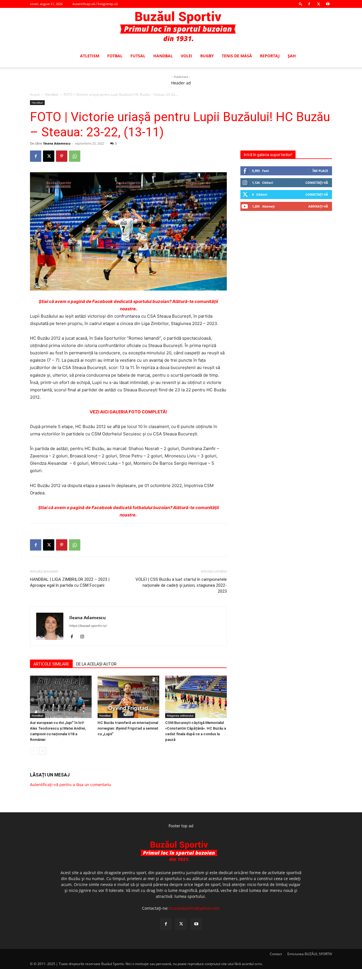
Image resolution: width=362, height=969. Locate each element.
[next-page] (42, 750)
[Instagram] (84, 637)
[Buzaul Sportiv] (181, 26)
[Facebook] (309, 4)
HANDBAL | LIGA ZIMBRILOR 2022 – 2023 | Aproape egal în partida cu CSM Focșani (69, 582)
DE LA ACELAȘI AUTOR (96, 664)
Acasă (35, 94)
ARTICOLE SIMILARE (51, 664)
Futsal (137, 55)
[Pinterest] (61, 156)
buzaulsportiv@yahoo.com (195, 908)
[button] (300, 4)
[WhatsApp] (74, 156)
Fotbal (114, 55)
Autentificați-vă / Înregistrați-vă (95, 4)
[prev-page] (33, 750)
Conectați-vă (316, 182)
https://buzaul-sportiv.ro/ (88, 626)
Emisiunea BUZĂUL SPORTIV (309, 953)
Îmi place (320, 171)
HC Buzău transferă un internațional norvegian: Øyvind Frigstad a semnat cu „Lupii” (128, 728)
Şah (292, 55)
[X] (318, 4)
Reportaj (270, 55)
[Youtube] (328, 4)
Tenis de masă (237, 55)
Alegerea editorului (180, 715)
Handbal (163, 55)
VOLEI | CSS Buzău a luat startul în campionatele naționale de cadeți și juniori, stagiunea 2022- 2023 (181, 585)
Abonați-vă (318, 206)
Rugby (207, 55)
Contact (276, 953)
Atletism (89, 55)
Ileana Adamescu (56, 143)
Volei (186, 55)
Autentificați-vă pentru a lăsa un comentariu (70, 784)
